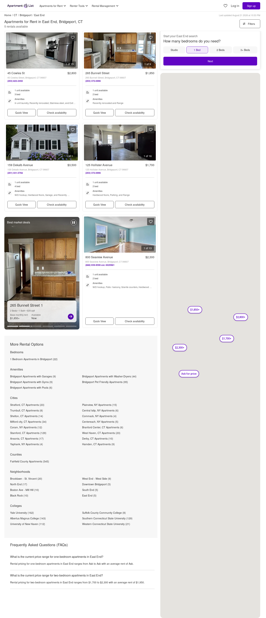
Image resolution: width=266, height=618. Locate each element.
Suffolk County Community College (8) (104, 512)
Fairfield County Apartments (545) (29, 461)
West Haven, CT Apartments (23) (101, 433)
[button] (240, 317)
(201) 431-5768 (15, 172)
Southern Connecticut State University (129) (107, 518)
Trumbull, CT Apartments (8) (26, 410)
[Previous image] (9, 50)
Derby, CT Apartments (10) (97, 438)
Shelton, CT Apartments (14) (26, 416)
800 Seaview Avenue (99, 257)
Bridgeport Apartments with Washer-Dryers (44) (109, 376)
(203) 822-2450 (15, 81)
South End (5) (90, 490)
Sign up (251, 6)
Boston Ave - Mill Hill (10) (24, 490)
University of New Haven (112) (27, 524)
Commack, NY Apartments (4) (99, 416)
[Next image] (75, 50)
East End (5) (89, 495)
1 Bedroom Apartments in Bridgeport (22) (34, 359)
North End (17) (18, 484)
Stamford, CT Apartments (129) (28, 433)
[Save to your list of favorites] (72, 37)
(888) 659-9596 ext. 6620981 (100, 265)
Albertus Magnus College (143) (28, 518)
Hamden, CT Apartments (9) (98, 444)
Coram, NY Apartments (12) (26, 427)
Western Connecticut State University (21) (106, 524)
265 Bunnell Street (97, 73)
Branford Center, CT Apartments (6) (102, 427)
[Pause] (73, 224)
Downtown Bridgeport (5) (96, 484)
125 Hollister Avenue (98, 165)
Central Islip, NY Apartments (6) (100, 410)
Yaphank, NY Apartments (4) (26, 444)
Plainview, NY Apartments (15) (99, 405)
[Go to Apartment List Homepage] (20, 6)
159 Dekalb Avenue (20, 165)
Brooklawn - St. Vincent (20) (26, 478)
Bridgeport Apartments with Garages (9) (33, 376)
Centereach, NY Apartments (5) (100, 421)
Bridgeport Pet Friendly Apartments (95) (105, 382)
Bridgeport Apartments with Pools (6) (31, 387)
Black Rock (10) (19, 495)
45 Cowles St (16, 73)
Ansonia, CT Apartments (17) (27, 438)
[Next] (71, 317)
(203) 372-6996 (93, 81)
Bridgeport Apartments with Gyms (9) (31, 382)
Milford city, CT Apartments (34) (28, 421)
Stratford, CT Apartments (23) (27, 405)
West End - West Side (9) (96, 478)
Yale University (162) (22, 512)
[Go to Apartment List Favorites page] (225, 6)
